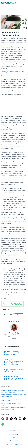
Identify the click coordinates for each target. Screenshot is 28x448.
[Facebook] (5, 75)
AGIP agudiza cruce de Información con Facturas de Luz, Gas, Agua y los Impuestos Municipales (13, 362)
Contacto (14, 437)
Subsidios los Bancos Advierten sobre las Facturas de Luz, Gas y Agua (13, 378)
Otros (2, 71)
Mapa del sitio (14, 441)
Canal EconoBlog (19, 313)
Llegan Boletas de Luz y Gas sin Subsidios (13, 370)
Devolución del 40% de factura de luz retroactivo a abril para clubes (12, 353)
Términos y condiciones (14, 444)
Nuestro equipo (14, 434)
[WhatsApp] (2, 75)
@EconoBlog (15, 314)
